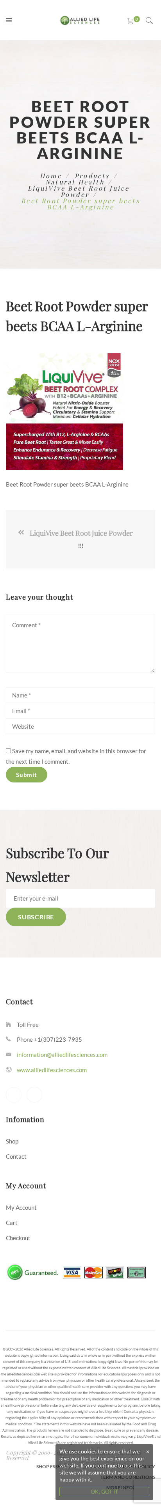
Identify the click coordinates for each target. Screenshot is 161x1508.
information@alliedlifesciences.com (62, 1054)
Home (51, 176)
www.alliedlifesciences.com (52, 1069)
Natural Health (74, 182)
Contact (16, 1156)
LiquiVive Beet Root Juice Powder (79, 191)
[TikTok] (34, 1095)
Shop (12, 1141)
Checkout (18, 1237)
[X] (13, 1095)
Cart (12, 1222)
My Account (21, 1207)
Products (92, 176)
